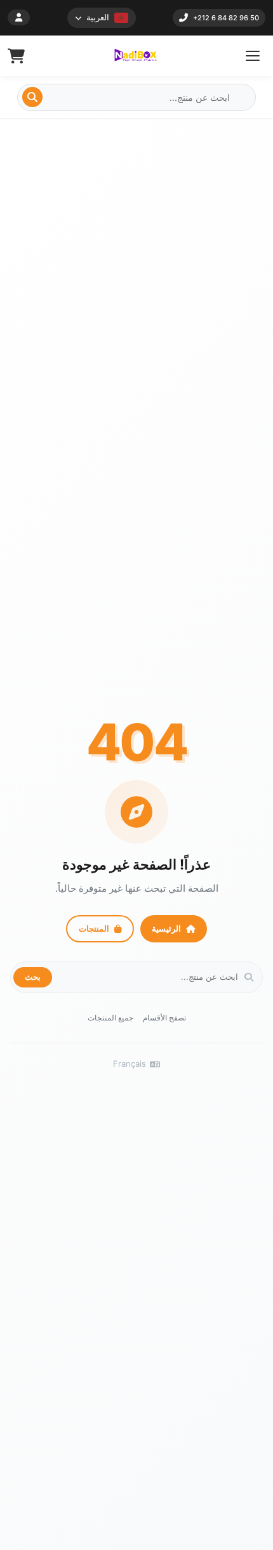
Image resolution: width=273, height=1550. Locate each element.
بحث (33, 977)
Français (129, 1063)
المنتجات (94, 928)
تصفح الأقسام (164, 1017)
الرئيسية (166, 928)
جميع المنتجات (110, 1017)
